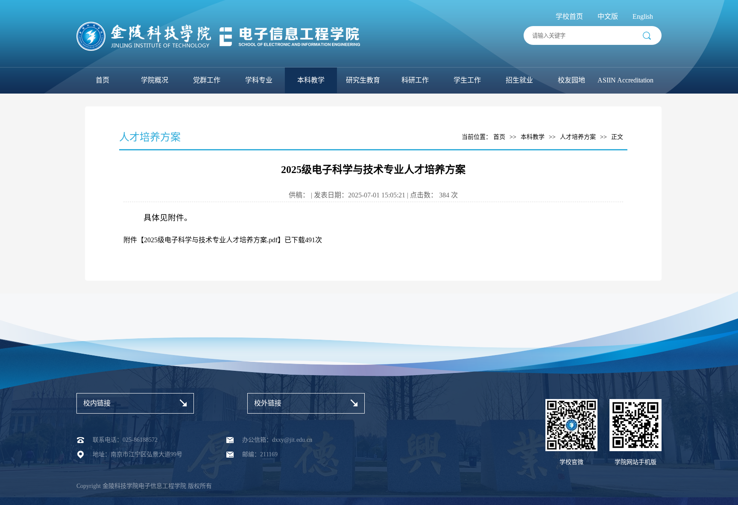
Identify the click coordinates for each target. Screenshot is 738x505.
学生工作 (467, 80)
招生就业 (519, 80)
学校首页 (569, 16)
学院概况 (154, 80)
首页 (102, 80)
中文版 (607, 16)
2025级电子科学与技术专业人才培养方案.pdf (211, 240)
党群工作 (206, 80)
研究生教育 (363, 80)
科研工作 (415, 80)
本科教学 (311, 80)
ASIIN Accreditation (625, 80)
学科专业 (258, 80)
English (643, 16)
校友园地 (571, 80)
